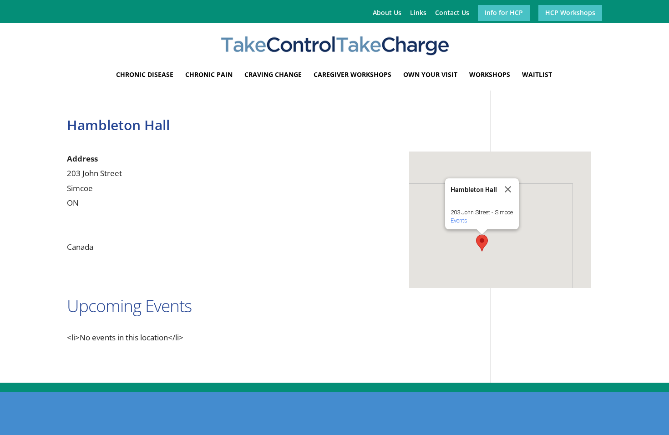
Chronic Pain (209, 75)
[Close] (508, 189)
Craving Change (273, 75)
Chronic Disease (144, 75)
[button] (482, 243)
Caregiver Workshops (352, 75)
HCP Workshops (570, 13)
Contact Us (452, 13)
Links (418, 13)
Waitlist (537, 75)
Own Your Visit (430, 75)
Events (459, 220)
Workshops (489, 75)
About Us (387, 13)
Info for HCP (504, 13)
